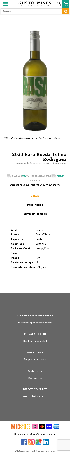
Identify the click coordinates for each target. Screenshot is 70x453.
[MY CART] (65, 4)
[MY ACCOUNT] (58, 4)
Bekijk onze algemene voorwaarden (35, 322)
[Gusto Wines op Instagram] (31, 444)
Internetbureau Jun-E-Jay (46, 451)
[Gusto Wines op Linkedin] (46, 444)
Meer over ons (35, 377)
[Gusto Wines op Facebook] (24, 444)
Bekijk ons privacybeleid (35, 340)
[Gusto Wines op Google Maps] (38, 444)
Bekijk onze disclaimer (35, 359)
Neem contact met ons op (35, 396)
